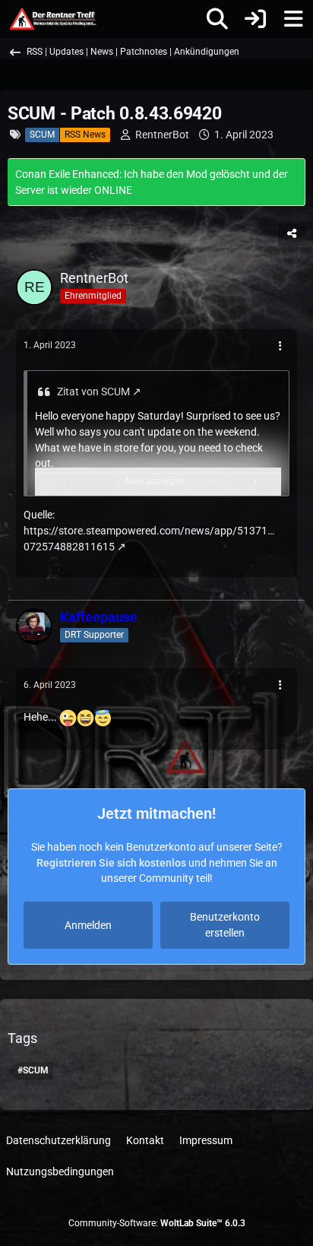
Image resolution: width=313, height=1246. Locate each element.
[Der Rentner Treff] (52, 19)
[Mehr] (280, 346)
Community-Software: (156, 1223)
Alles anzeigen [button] (154, 481)
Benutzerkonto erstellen (225, 925)
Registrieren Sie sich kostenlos (111, 863)
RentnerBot (162, 134)
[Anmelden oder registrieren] (255, 19)
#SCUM (33, 1070)
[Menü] (293, 19)
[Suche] (217, 19)
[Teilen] (291, 233)
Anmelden (88, 925)
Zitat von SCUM (93, 391)
